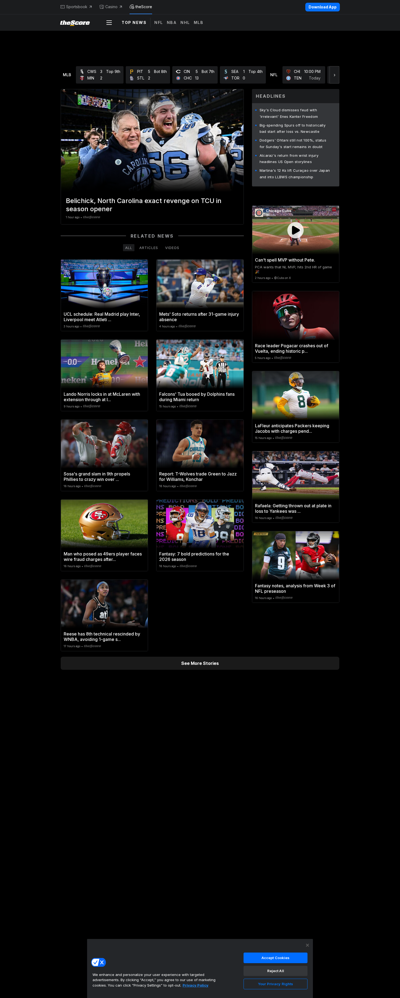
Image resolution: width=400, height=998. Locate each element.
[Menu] (109, 22)
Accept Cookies (275, 958)
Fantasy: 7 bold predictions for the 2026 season (194, 556)
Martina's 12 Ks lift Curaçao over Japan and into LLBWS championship (295, 173)
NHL (185, 22)
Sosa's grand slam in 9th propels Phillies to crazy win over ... (97, 476)
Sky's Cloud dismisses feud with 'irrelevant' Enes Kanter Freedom (289, 113)
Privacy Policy (195, 985)
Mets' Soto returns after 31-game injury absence (199, 316)
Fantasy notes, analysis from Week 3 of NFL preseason (295, 588)
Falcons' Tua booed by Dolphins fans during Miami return (197, 396)
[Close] (307, 945)
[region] (200, 968)
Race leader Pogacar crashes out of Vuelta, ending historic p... (291, 348)
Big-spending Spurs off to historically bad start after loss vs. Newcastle (292, 128)
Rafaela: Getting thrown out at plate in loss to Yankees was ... (293, 508)
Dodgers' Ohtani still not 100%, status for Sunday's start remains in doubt (293, 143)
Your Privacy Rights (275, 984)
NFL (158, 22)
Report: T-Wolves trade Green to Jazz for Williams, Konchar (198, 476)
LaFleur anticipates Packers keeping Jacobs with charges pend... (292, 428)
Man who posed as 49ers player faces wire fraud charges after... (103, 556)
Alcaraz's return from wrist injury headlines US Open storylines (289, 158)
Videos (172, 247)
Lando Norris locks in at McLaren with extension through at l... (102, 396)
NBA (172, 22)
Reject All (275, 971)
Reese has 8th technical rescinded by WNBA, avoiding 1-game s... (102, 636)
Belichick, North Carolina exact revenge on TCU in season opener (143, 205)
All (128, 247)
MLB (199, 22)
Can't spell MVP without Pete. (285, 260)
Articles (148, 247)
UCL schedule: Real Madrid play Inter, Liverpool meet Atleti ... (102, 316)
